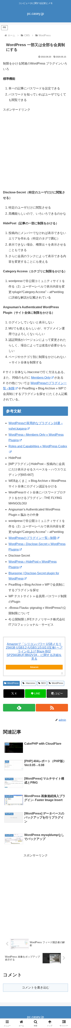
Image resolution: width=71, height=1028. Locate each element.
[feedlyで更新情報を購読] (19, 707)
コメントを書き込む (35, 987)
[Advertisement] (35, 152)
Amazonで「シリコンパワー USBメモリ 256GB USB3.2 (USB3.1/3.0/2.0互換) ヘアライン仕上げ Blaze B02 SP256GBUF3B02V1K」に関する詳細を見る (34, 651)
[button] (57, 693)
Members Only (41, 377)
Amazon (34, 667)
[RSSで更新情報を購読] (52, 707)
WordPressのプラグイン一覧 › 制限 (32, 538)
